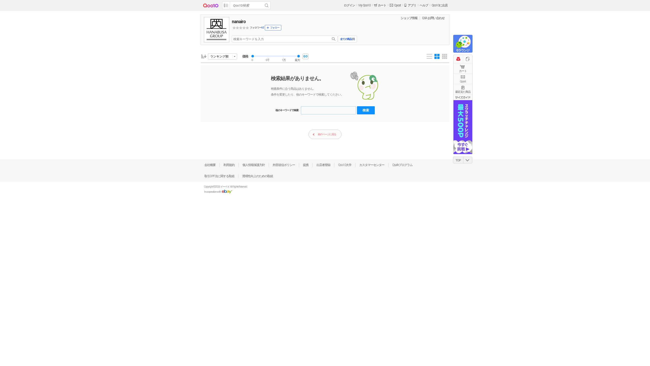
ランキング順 (219, 56)
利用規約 (229, 165)
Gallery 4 (437, 56)
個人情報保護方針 (253, 165)
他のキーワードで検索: (287, 110)
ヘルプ (424, 5)
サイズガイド (462, 97)
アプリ (412, 5)
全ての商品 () (347, 39)
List (429, 56)
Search (266, 5)
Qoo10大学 (344, 165)
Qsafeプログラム (402, 165)
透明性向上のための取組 (257, 176)
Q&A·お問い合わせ (433, 18)
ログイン (349, 5)
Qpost (397, 5)
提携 (305, 165)
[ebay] (227, 191)
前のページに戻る (327, 134)
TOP (458, 160)
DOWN (467, 160)
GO (305, 56)
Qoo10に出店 (440, 5)
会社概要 (210, 165)
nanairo (239, 21)
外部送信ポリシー (284, 165)
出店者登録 (323, 165)
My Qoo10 (364, 5)
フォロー (274, 27)
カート (463, 71)
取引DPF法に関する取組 (219, 176)
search (333, 39)
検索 (366, 110)
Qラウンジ (462, 50)
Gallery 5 (444, 56)
